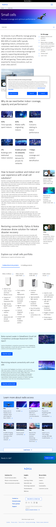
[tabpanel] (28, 299)
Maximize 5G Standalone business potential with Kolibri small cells (48, 199)
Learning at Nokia (28, 480)
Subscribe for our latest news (33, 499)
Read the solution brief (9, 384)
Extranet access (16, 501)
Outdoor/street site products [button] (10, 265)
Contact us (15, 498)
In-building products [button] (26, 265)
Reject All (32, 93)
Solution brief (44, 53)
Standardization (28, 488)
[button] (49, 173)
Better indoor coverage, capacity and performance (47, 43)
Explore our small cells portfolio (46, 50)
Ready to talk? (49, 458)
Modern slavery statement (42, 522)
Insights (26, 475)
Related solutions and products (46, 37)
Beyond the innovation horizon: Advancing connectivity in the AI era (33, 437)
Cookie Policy (39, 88)
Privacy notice (14, 522)
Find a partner (16, 504)
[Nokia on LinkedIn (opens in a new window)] (36, 502)
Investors (41, 483)
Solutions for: (8, 475)
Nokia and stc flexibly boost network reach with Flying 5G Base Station (8, 414)
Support (14, 506)
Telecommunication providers (12, 483)
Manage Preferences (13, 93)
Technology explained (29, 486)
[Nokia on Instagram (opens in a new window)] (26, 502)
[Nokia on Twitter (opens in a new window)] (31, 502)
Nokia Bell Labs (28, 483)
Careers (41, 480)
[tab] (10, 265)
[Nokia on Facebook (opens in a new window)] (34, 502)
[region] (28, 87)
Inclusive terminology (30, 522)
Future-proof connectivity (20, 433)
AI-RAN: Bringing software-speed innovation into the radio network (8, 436)
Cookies (8, 522)
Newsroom (41, 477)
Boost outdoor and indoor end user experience (47, 46)
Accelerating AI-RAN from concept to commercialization (34, 414)
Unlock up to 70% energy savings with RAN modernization (47, 435)
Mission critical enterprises (11, 480)
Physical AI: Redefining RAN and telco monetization (46, 413)
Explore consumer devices (31, 510)
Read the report (7, 354)
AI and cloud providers (10, 477)
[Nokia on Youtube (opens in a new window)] (29, 502)
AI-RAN (18, 411)
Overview (43, 40)
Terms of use (21, 522)
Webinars (26, 491)
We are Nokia (42, 475)
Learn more (44, 55)
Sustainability (42, 486)
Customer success (43, 488)
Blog (25, 477)
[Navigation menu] (52, 4)
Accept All (43, 93)
